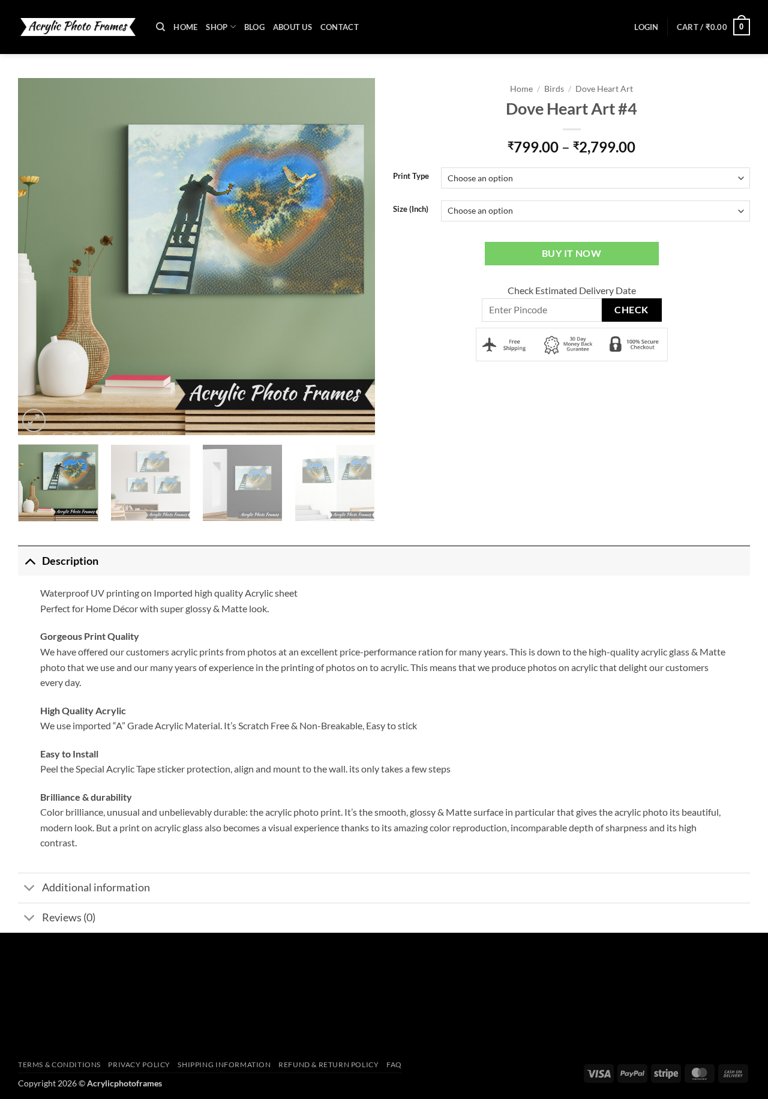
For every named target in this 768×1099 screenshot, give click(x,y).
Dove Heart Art (604, 89)
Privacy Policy (139, 1064)
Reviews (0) (68, 917)
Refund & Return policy (328, 1064)
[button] (646, 27)
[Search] (160, 27)
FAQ (394, 1064)
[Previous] (33, 256)
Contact (339, 27)
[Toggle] (29, 561)
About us (292, 27)
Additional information (96, 887)
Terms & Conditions (59, 1064)
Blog (254, 27)
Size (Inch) (410, 209)
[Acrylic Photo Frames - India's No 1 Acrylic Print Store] (78, 26)
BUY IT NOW (572, 253)
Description (70, 561)
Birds (554, 89)
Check (631, 309)
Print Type (411, 176)
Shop (216, 27)
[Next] (360, 256)
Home (185, 27)
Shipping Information (224, 1064)
